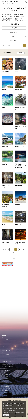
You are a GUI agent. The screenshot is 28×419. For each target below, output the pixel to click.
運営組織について (5, 364)
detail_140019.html (7, 102)
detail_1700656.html (7, 160)
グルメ (3, 344)
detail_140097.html (20, 84)
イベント (3, 346)
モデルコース (4, 342)
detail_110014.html (20, 180)
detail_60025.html (7, 200)
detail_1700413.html (7, 180)
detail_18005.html (20, 102)
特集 (3, 337)
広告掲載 (3, 372)
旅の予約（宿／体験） (6, 350)
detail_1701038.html (20, 122)
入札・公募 (4, 392)
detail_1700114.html (20, 218)
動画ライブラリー (5, 376)
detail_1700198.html (20, 66)
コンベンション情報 (6, 388)
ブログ (3, 348)
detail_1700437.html (20, 160)
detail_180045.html (7, 218)
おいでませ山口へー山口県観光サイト (9, 2)
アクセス (3, 352)
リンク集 (3, 368)
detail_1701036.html (7, 140)
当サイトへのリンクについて (8, 370)
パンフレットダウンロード (7, 379)
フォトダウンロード (6, 374)
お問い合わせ (4, 381)
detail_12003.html (20, 200)
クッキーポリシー (10, 412)
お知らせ (3, 356)
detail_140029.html (7, 66)
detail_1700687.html (20, 140)
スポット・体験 (5, 339)
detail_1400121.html (7, 84)
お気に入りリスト (5, 354)
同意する (6, 415)
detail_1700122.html (7, 237)
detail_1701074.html (20, 237)
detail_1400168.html (7, 122)
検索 (24, 45)
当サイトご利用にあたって (7, 366)
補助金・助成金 (5, 390)
